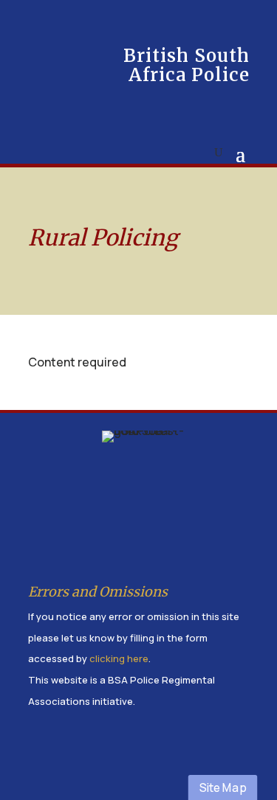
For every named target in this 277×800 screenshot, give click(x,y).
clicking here (118, 658)
